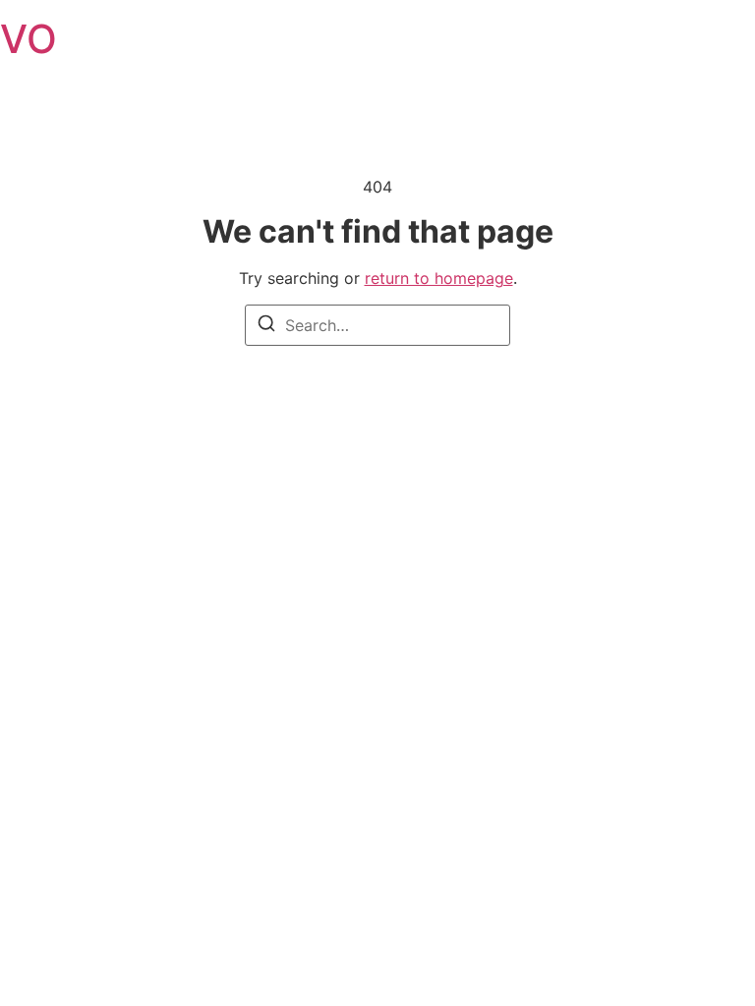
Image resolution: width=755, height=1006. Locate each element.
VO (28, 39)
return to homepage (439, 278)
